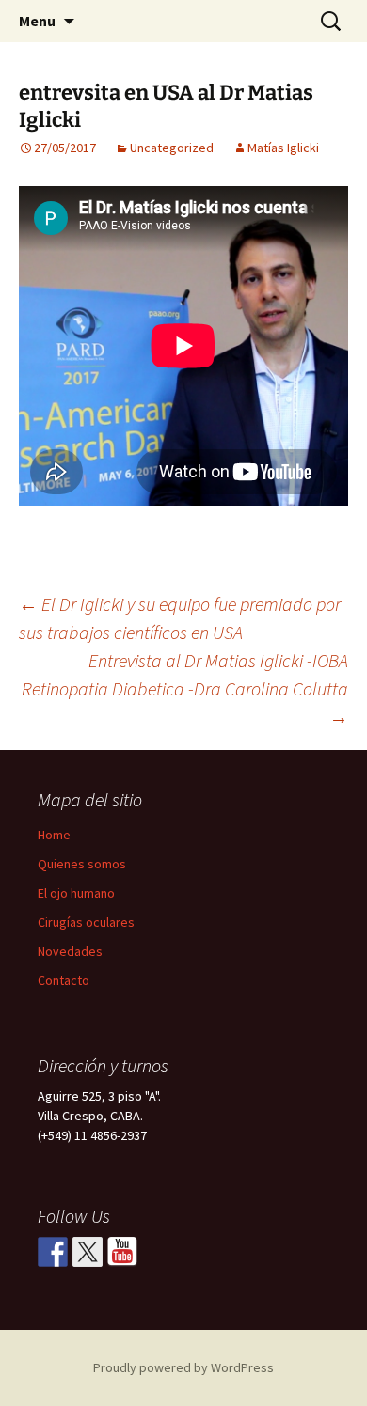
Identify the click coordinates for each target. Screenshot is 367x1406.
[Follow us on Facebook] (53, 1252)
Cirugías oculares (86, 922)
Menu (37, 20)
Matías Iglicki (283, 147)
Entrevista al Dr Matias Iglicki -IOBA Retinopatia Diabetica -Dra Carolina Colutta (185, 688)
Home (54, 834)
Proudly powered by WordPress (183, 1367)
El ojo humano (76, 892)
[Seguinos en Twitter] (87, 1252)
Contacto (63, 980)
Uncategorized (172, 147)
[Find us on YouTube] (122, 1252)
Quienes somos (82, 863)
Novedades (70, 951)
